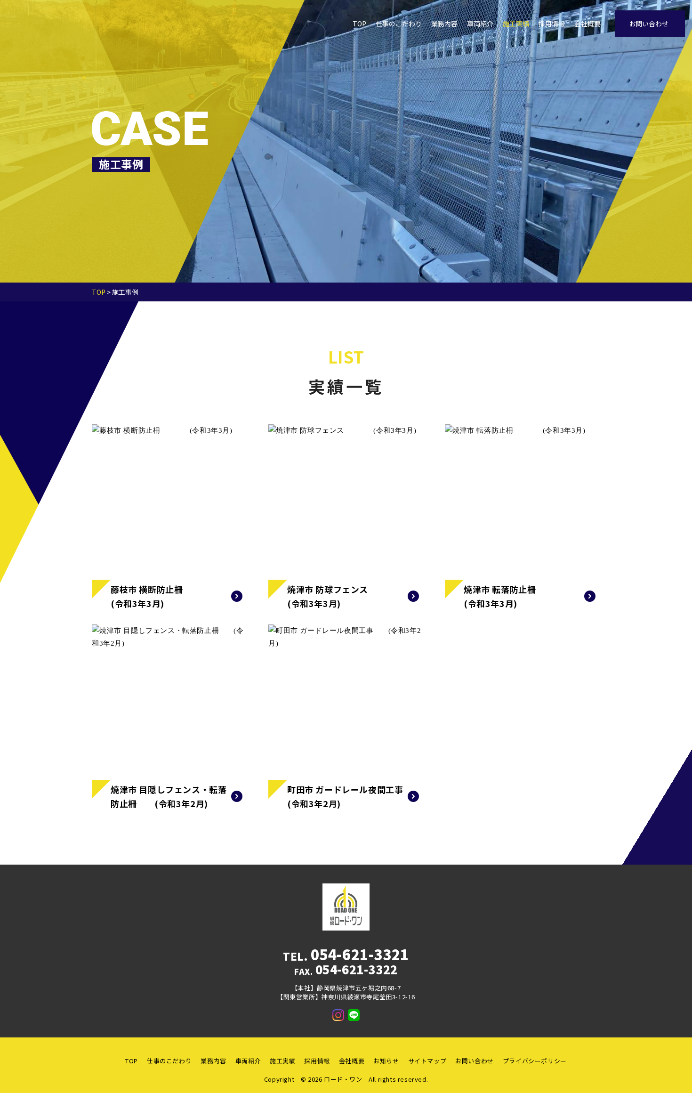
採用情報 (552, 23)
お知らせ (386, 1060)
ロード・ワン (343, 1079)
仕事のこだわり (399, 23)
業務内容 (444, 23)
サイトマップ (427, 1060)
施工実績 (516, 23)
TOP (359, 23)
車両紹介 (480, 23)
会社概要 (587, 23)
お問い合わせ (648, 23)
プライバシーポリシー (535, 1060)
